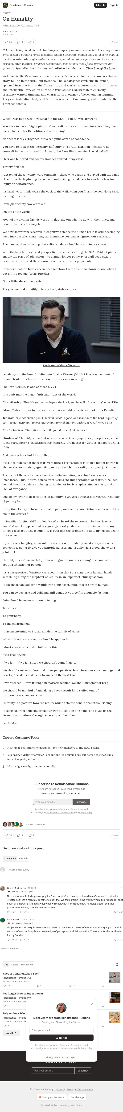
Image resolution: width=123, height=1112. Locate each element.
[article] (61, 980)
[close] (92, 1003)
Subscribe (101, 5)
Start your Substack (53, 1097)
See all (9, 1033)
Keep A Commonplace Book (21, 973)
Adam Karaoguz (11, 31)
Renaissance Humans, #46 (17, 997)
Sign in (114, 5)
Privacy (61, 1089)
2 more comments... (10, 948)
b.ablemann (13, 919)
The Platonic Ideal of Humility (61, 365)
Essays (7, 13)
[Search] (117, 964)
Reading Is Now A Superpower (23, 993)
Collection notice (84, 1089)
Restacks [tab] (23, 858)
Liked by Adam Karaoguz (21, 891)
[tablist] (16, 858)
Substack (45, 1105)
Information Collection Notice (60, 1048)
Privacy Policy (85, 1048)
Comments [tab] (10, 858)
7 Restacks (40, 824)
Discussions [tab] (27, 964)
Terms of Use (77, 1045)
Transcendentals (14, 104)
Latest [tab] (14, 964)
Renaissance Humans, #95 (17, 977)
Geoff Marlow (14, 888)
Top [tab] (6, 964)
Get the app (77, 1097)
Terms (70, 1089)
